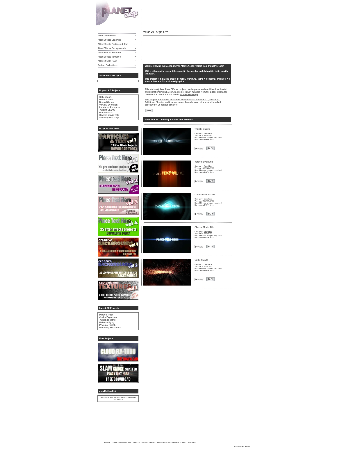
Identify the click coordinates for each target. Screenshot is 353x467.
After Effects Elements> (117, 52)
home (107, 442)
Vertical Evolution (108, 105)
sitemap (191, 442)
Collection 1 (105, 97)
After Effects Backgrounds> (117, 48)
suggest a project (178, 442)
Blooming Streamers (110, 327)
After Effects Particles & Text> (117, 44)
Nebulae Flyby (106, 322)
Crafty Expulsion (108, 317)
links (166, 442)
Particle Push (106, 99)
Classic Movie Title (109, 115)
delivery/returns (141, 442)
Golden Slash (106, 112)
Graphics (208, 133)
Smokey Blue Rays (109, 117)
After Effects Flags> (117, 61)
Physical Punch (107, 325)
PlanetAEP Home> (117, 35)
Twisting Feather (107, 320)
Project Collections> (117, 65)
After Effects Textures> (117, 57)
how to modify (156, 442)
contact (115, 442)
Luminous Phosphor (109, 107)
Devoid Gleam (106, 102)
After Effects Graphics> (117, 40)
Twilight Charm (107, 110)
